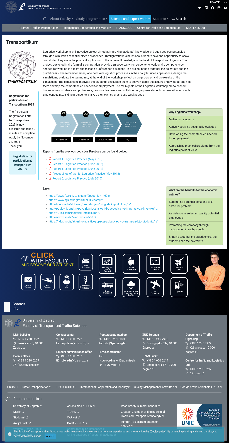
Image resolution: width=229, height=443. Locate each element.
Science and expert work (129, 19)
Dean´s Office (21, 356)
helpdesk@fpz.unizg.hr (75, 343)
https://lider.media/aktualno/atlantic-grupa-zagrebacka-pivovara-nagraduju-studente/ (102, 221)
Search (181, 19)
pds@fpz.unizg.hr (115, 343)
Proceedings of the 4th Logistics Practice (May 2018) (86, 173)
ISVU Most (110, 365)
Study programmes (90, 19)
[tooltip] (38, 6)
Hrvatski (215, 2)
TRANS (71, 411)
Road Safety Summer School (139, 406)
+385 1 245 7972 (200, 343)
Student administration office (74, 352)
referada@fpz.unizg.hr (74, 360)
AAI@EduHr (20, 423)
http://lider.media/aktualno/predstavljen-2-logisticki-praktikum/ (88, 204)
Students (159, 19)
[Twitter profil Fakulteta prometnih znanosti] (199, 7)
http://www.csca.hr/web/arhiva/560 (71, 217)
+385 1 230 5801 (114, 339)
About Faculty (60, 19)
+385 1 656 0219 (157, 360)
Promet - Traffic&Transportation (39, 28)
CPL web (195, 373)
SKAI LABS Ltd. (195, 28)
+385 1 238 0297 (28, 360)
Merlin (17, 411)
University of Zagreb (26, 406)
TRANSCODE (124, 28)
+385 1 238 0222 (28, 339)
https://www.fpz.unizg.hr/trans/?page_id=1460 (78, 195)
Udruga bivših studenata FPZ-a (200, 387)
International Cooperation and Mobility (87, 28)
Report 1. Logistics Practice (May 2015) (77, 159)
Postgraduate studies (113, 334)
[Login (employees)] (225, 2)
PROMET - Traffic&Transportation (27, 387)
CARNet (72, 417)
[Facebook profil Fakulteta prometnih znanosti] (212, 7)
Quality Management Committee (154, 387)
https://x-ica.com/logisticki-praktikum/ (73, 213)
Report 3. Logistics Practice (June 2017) (77, 169)
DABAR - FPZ (75, 423)
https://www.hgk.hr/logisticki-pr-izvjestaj (74, 200)
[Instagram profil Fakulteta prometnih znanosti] (219, 7)
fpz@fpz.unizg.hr (28, 365)
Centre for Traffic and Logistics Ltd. (159, 28)
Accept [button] (50, 436)
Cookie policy (158, 431)
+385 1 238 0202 (71, 356)
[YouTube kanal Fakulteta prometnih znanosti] (225, 7)
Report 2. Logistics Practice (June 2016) (77, 164)
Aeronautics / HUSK (79, 406)
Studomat (19, 417)
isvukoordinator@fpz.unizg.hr (117, 360)
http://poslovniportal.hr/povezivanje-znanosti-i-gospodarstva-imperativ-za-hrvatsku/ (102, 208)
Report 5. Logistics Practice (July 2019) (77, 178)
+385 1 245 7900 (157, 339)
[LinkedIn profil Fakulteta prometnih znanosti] (206, 7)
